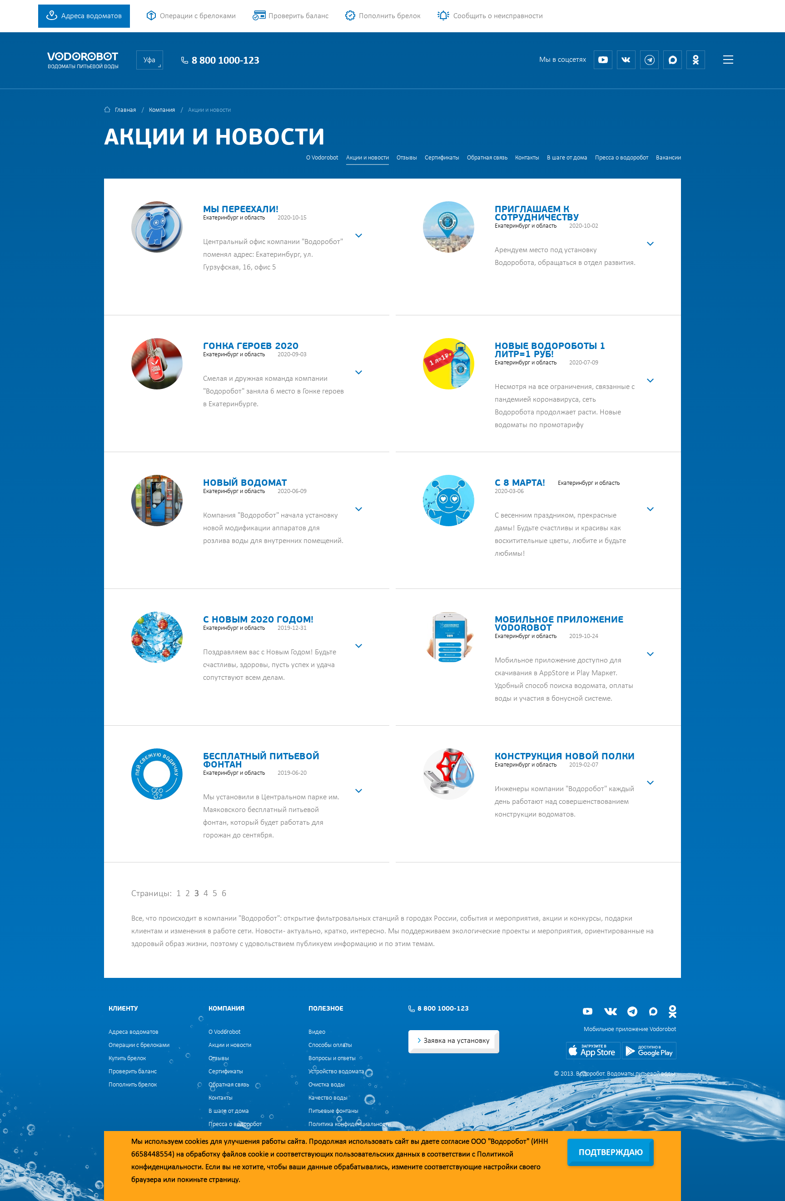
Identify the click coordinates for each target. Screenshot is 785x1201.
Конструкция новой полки (565, 757)
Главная (125, 110)
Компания (162, 110)
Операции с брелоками (198, 16)
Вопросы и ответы (332, 1058)
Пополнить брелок (390, 16)
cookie (258, 1154)
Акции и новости (367, 157)
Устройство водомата (336, 1071)
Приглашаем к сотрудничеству (537, 214)
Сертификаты (442, 157)
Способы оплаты (330, 1045)
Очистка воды (326, 1084)
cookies (197, 1142)
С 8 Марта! (520, 483)
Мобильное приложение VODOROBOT (559, 624)
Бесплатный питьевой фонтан (261, 761)
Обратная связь (487, 157)
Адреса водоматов (91, 16)
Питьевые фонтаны (333, 1111)
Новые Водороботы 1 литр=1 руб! (550, 350)
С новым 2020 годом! (258, 620)
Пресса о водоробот (621, 157)
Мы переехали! (240, 209)
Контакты (527, 157)
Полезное (325, 1009)
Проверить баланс (298, 16)
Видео (316, 1032)
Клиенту (123, 1009)
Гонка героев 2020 (250, 346)
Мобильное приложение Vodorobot (630, 1029)
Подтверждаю (611, 1152)
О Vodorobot (322, 157)
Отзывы (407, 157)
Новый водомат (245, 483)
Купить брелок (127, 1058)
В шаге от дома (567, 157)
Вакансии (668, 157)
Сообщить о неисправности (498, 16)
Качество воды (328, 1098)
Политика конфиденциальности (349, 1124)
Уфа (149, 60)
